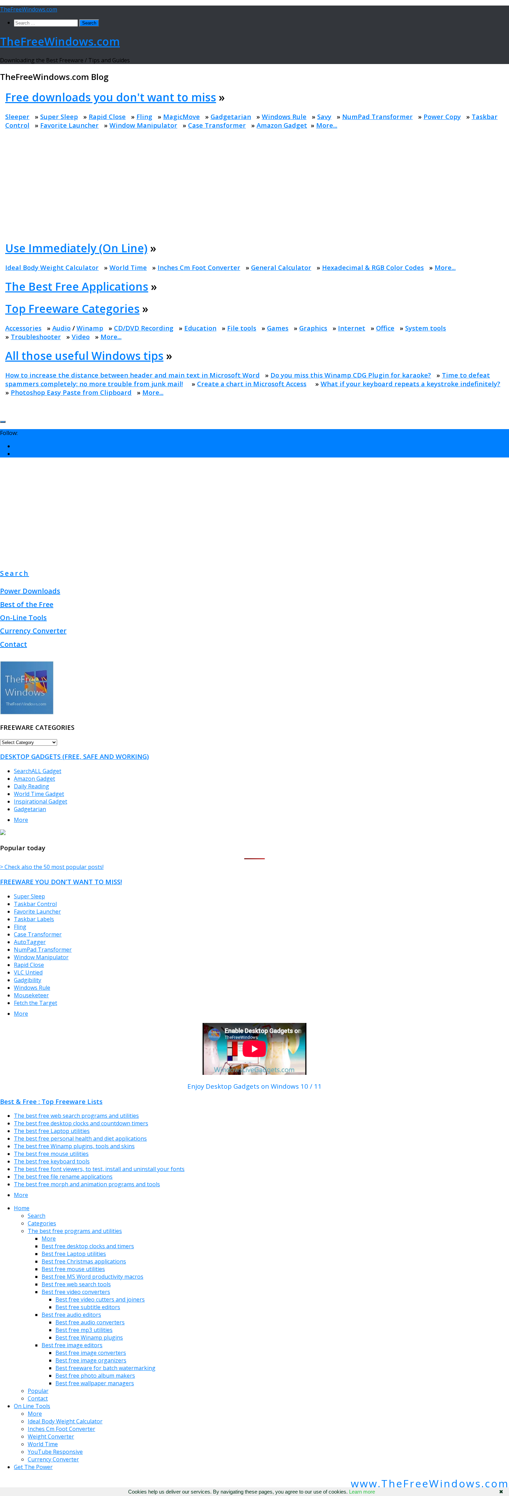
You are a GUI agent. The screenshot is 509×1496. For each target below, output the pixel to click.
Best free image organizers (90, 1360)
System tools (425, 328)
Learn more (362, 1492)
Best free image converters (90, 1353)
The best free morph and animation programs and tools (87, 1184)
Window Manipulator (143, 125)
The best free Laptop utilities (52, 1131)
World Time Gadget (39, 794)
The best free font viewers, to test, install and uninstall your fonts (99, 1169)
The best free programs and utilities (75, 1231)
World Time (128, 267)
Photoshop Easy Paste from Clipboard (71, 392)
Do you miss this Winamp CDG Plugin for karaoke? (350, 375)
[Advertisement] (255, 184)
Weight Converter (51, 1436)
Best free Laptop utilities (74, 1254)
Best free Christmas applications (84, 1261)
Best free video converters (76, 1292)
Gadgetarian (231, 116)
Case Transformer (217, 125)
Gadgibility (27, 980)
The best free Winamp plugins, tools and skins (74, 1146)
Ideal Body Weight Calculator (52, 267)
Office (385, 328)
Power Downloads (30, 591)
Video (81, 336)
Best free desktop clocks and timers (88, 1246)
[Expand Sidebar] (3, 422)
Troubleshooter (36, 336)
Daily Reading (31, 786)
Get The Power (33, 1467)
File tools (241, 328)
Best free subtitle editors (87, 1307)
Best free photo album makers (95, 1375)
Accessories (23, 328)
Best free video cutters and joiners (100, 1299)
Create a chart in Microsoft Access (251, 383)
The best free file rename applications (63, 1176)
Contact (13, 644)
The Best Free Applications (76, 286)
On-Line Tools (23, 617)
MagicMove (181, 116)
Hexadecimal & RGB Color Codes (373, 267)
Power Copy (442, 116)
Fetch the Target (35, 1003)
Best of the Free (26, 604)
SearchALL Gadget (37, 771)
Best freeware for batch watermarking (105, 1368)
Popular (38, 1391)
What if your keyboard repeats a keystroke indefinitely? (410, 383)
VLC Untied (28, 972)
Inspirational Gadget (40, 801)
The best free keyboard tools (52, 1161)
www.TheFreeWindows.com (430, 1483)
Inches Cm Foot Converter (199, 267)
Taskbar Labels (34, 919)
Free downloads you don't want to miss (110, 97)
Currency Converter (33, 630)
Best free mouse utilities (73, 1269)
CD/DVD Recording (143, 328)
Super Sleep (59, 116)
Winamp (90, 328)
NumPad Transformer (377, 116)
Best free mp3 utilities (84, 1330)
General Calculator (281, 267)
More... (326, 125)
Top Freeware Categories (72, 308)
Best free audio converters (90, 1322)
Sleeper (17, 116)
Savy (324, 116)
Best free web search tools (76, 1284)
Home (21, 1208)
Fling (144, 116)
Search (14, 573)
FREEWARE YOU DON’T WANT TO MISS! (61, 881)
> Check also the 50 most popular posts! (52, 867)
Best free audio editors (71, 1314)
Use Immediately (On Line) (76, 248)
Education (200, 328)
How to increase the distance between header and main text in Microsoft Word (132, 375)
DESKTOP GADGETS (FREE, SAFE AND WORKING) (74, 756)
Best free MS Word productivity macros (92, 1276)
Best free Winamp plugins (89, 1337)
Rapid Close (107, 116)
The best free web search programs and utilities (76, 1115)
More (21, 820)
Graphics (313, 328)
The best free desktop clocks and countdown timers (81, 1123)
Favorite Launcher (69, 125)
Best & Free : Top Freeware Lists (51, 1101)
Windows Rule (284, 116)
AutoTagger (30, 942)
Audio (61, 328)
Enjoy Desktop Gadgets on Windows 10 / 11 (254, 1086)
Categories (42, 1223)
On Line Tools (32, 1406)
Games (277, 328)
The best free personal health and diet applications (80, 1138)
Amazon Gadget (282, 125)
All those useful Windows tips (84, 355)
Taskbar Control (35, 904)
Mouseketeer (31, 995)
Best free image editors (72, 1345)
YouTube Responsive (55, 1452)
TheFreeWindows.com (28, 9)
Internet (351, 328)
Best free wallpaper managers (94, 1383)
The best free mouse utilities (51, 1154)
